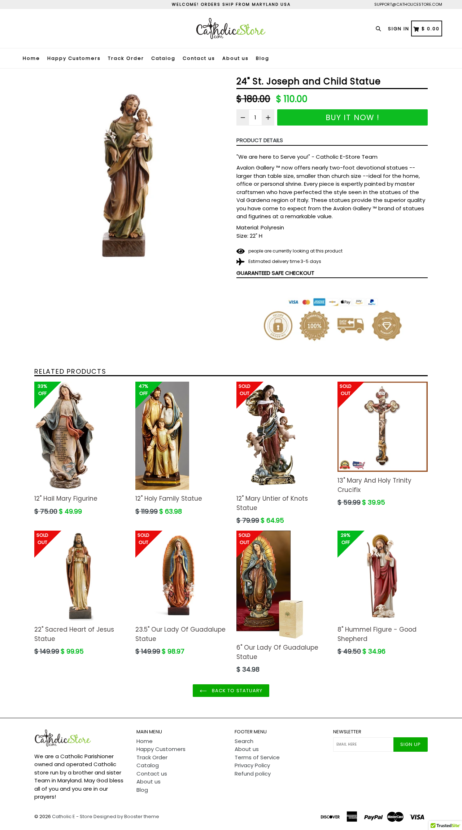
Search (244, 741)
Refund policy (253, 773)
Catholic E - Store (72, 816)
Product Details (259, 140)
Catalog (163, 58)
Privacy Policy (252, 765)
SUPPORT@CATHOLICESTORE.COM (408, 4)
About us (235, 58)
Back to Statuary (236, 690)
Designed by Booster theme (126, 816)
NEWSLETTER (347, 732)
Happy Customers (74, 58)
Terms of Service (257, 757)
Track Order (126, 58)
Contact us (199, 58)
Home (31, 58)
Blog (262, 58)
